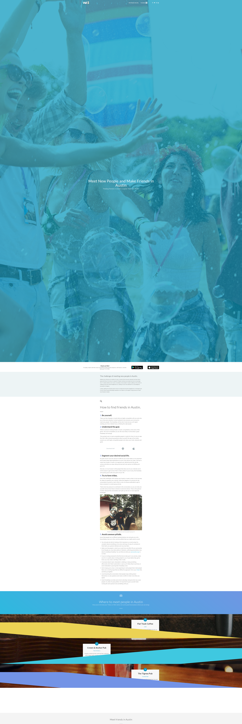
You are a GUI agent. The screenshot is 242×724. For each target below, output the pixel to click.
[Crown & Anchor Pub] (96, 643)
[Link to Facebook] (152, 3)
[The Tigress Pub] (145, 669)
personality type (135, 552)
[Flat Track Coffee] (145, 619)
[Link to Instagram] (156, 3)
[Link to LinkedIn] (158, 3)
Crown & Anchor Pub (96, 648)
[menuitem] (133, 3)
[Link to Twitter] (154, 3)
